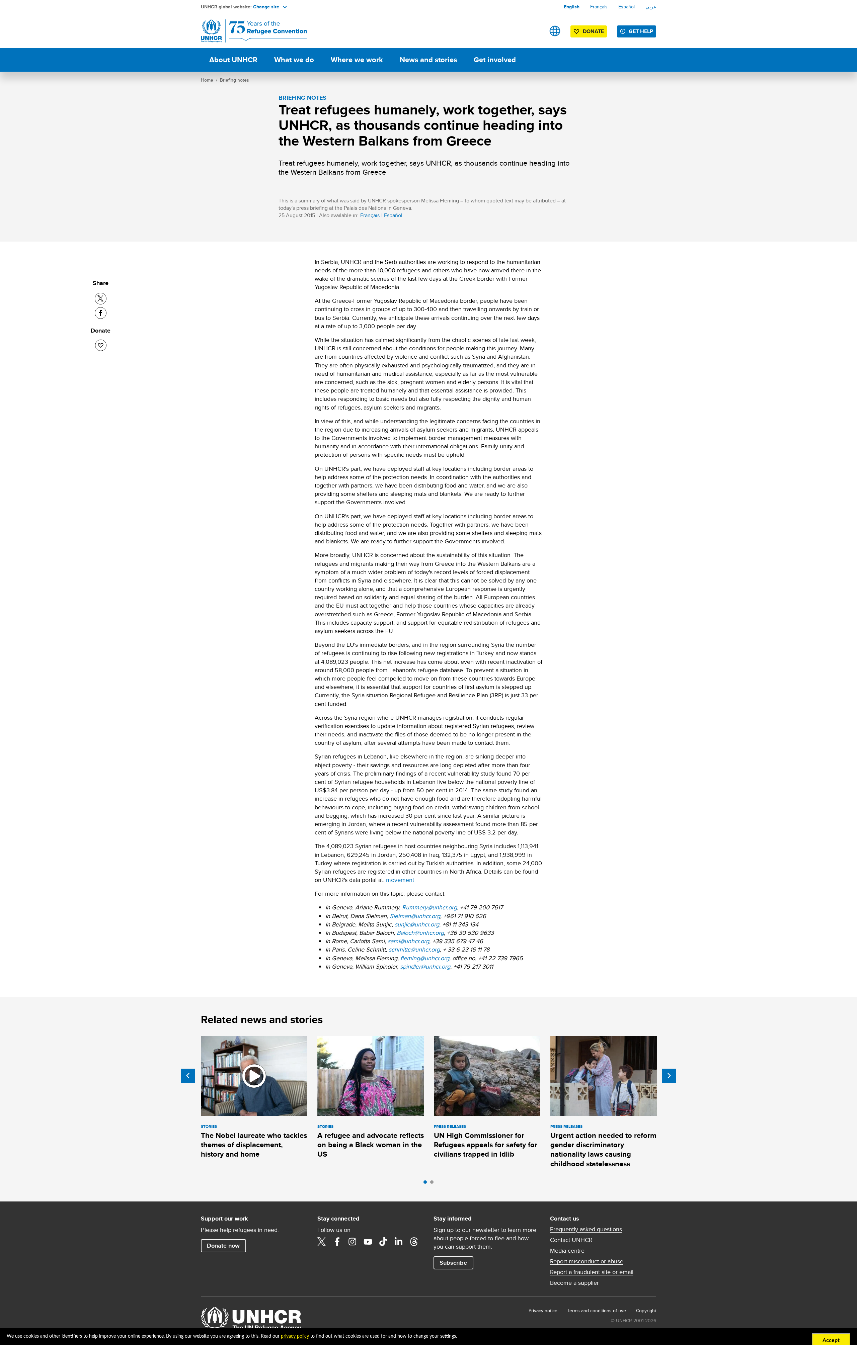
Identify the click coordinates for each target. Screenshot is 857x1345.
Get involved (495, 59)
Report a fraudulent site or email (591, 1272)
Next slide (669, 1076)
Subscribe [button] (453, 1262)
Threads (414, 1241)
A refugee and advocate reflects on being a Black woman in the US (370, 1145)
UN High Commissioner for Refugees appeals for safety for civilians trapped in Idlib (485, 1145)
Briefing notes (234, 80)
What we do (294, 59)
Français (599, 6)
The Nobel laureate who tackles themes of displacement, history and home (254, 1145)
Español (626, 6)
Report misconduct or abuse (586, 1261)
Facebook (337, 1241)
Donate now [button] (223, 1245)
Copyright (646, 1310)
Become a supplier (574, 1282)
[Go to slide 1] (426, 1183)
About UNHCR (233, 59)
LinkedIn (398, 1241)
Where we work (357, 59)
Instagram (352, 1241)
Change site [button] (266, 6)
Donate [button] (593, 31)
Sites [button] (554, 30)
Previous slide (188, 1076)
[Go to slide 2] (433, 1183)
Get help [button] (641, 31)
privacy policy (295, 1336)
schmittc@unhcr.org (414, 949)
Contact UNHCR (571, 1240)
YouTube (368, 1241)
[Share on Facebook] (100, 313)
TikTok (383, 1241)
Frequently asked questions (586, 1229)
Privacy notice (543, 1310)
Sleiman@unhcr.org (415, 916)
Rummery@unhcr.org (429, 907)
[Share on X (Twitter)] (100, 298)
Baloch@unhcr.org (420, 932)
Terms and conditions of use (596, 1310)
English (571, 6)
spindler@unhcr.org (425, 966)
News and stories (428, 59)
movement (400, 880)
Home (207, 80)
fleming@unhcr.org (424, 958)
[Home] (248, 31)
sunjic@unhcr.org (417, 924)
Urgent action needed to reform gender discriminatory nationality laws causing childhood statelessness (603, 1149)
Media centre (567, 1250)
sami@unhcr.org (408, 941)
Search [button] (533, 30)
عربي (650, 6)
